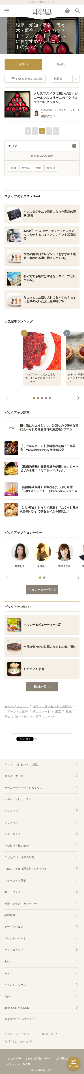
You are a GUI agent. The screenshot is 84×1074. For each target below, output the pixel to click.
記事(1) (23, 64)
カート (67, 10)
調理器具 (9, 915)
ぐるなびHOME (13, 1058)
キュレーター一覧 (15, 1033)
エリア (12, 146)
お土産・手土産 (13, 776)
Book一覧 (48, 1033)
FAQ (25, 1064)
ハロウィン (11, 810)
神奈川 (51, 168)
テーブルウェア (13, 926)
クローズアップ (13, 950)
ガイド (8, 973)
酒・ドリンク (12, 892)
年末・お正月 (12, 834)
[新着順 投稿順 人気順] (65, 79)
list (35, 738)
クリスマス (11, 822)
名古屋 (26, 168)
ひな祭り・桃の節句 (16, 845)
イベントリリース (15, 984)
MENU (6, 10)
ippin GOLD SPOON (16, 1007)
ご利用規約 (62, 1058)
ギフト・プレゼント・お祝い (21, 764)
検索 (77, 10)
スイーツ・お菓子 (15, 880)
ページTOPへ (42, 728)
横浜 (38, 168)
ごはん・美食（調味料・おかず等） (25, 868)
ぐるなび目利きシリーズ (38, 1058)
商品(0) (61, 64)
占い (7, 961)
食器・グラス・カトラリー (20, 903)
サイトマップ (11, 1064)
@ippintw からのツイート (21, 1019)
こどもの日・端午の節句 (19, 857)
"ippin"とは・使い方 (16, 1041)
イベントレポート (15, 938)
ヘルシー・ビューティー (19, 799)
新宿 (13, 168)
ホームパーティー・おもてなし (23, 787)
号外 (7, 996)
